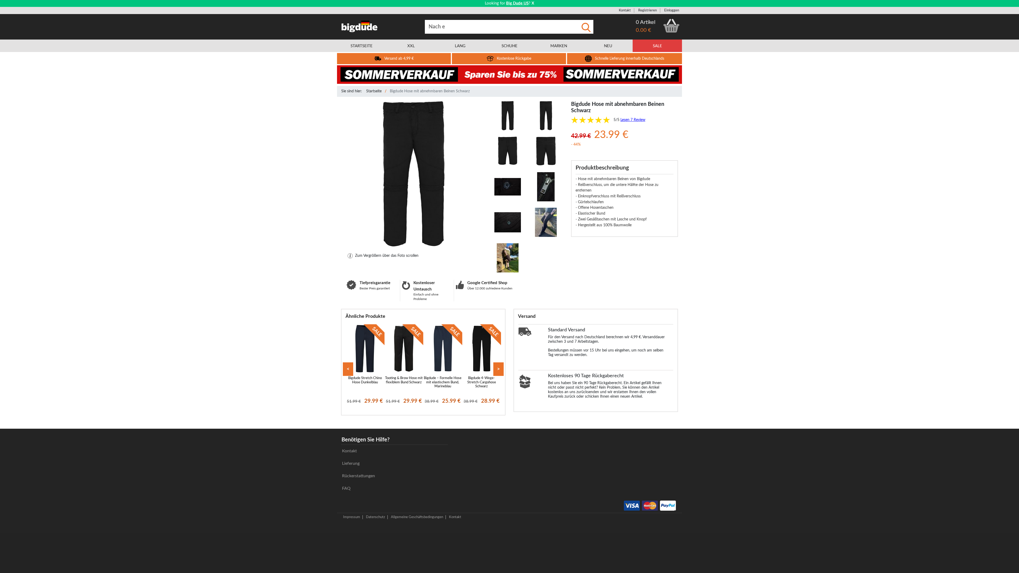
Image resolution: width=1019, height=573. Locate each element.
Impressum (351, 517)
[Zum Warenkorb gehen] (671, 26)
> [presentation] (498, 369)
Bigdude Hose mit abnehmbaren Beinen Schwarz (430, 91)
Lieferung (351, 463)
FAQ (346, 488)
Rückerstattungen (358, 476)
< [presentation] (348, 369)
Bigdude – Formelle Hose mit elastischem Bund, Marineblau (442, 382)
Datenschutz (375, 517)
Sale (657, 46)
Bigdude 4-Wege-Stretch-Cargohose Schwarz (481, 382)
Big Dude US (517, 3)
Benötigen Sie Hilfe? (366, 439)
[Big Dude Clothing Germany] (359, 26)
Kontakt (625, 10)
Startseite (374, 91)
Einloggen (671, 10)
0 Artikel (645, 22)
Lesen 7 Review (632, 120)
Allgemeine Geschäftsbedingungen (417, 517)
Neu (608, 46)
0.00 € (643, 30)
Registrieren (647, 10)
